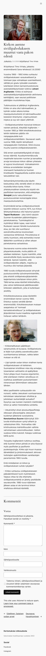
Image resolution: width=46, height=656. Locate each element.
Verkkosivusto (10, 570)
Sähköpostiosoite (11, 560)
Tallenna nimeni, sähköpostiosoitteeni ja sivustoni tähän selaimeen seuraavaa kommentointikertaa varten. (24, 584)
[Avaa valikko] (41, 3)
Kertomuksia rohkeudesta (15, 631)
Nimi (6, 549)
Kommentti (9, 523)
